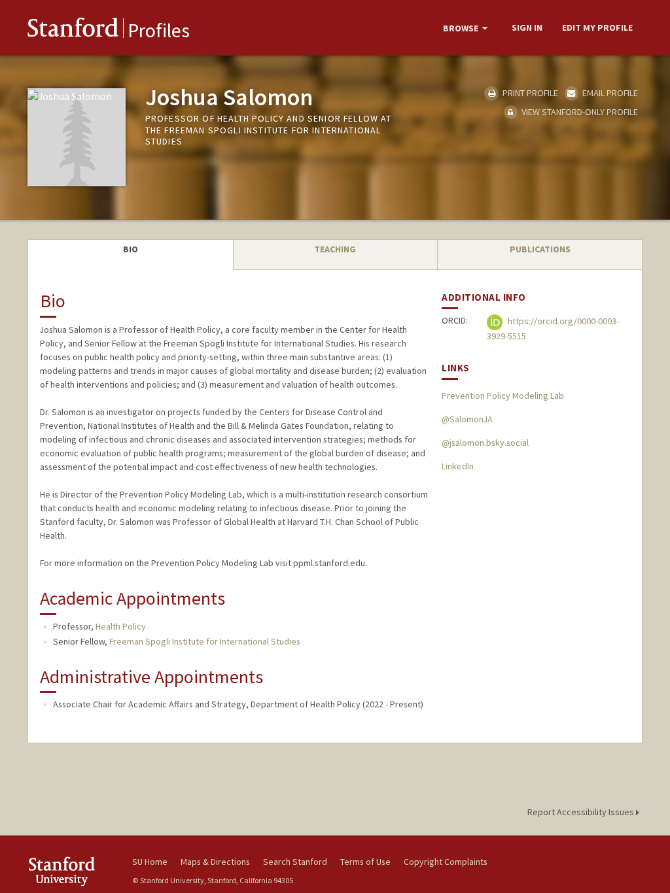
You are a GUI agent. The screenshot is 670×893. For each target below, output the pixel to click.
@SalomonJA (467, 419)
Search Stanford (295, 862)
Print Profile (529, 93)
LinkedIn (458, 466)
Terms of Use (365, 862)
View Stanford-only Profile (579, 112)
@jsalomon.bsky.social (485, 442)
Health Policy (121, 626)
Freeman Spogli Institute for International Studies (204, 641)
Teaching (335, 249)
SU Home (150, 862)
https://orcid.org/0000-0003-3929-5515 (553, 329)
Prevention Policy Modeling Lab (503, 395)
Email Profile (609, 93)
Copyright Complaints (445, 862)
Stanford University (73, 871)
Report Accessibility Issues (581, 812)
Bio (130, 249)
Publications (540, 249)
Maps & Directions (215, 862)
